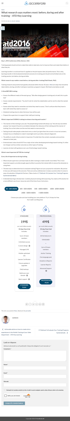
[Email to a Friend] (36, 304)
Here (51, 84)
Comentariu (7, 349)
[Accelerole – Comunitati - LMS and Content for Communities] (35, 3)
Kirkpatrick (19, 173)
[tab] (11, 189)
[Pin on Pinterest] (39, 304)
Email (6, 373)
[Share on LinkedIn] (43, 304)
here (14, 175)
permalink (28, 311)
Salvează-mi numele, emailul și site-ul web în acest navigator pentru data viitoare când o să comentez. (35, 390)
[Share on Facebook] (30, 304)
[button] (2, 3)
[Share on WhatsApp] (26, 304)
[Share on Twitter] (33, 304)
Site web (6, 381)
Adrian (18, 21)
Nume (6, 364)
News (2, 9)
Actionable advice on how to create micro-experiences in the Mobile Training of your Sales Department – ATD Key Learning (16, 332)
